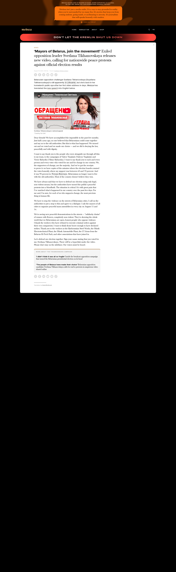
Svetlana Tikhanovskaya (61, 71)
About (94, 30)
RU (154, 29)
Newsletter (84, 30)
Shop (102, 30)
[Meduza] (26, 29)
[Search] (149, 29)
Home (74, 30)
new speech (52, 88)
